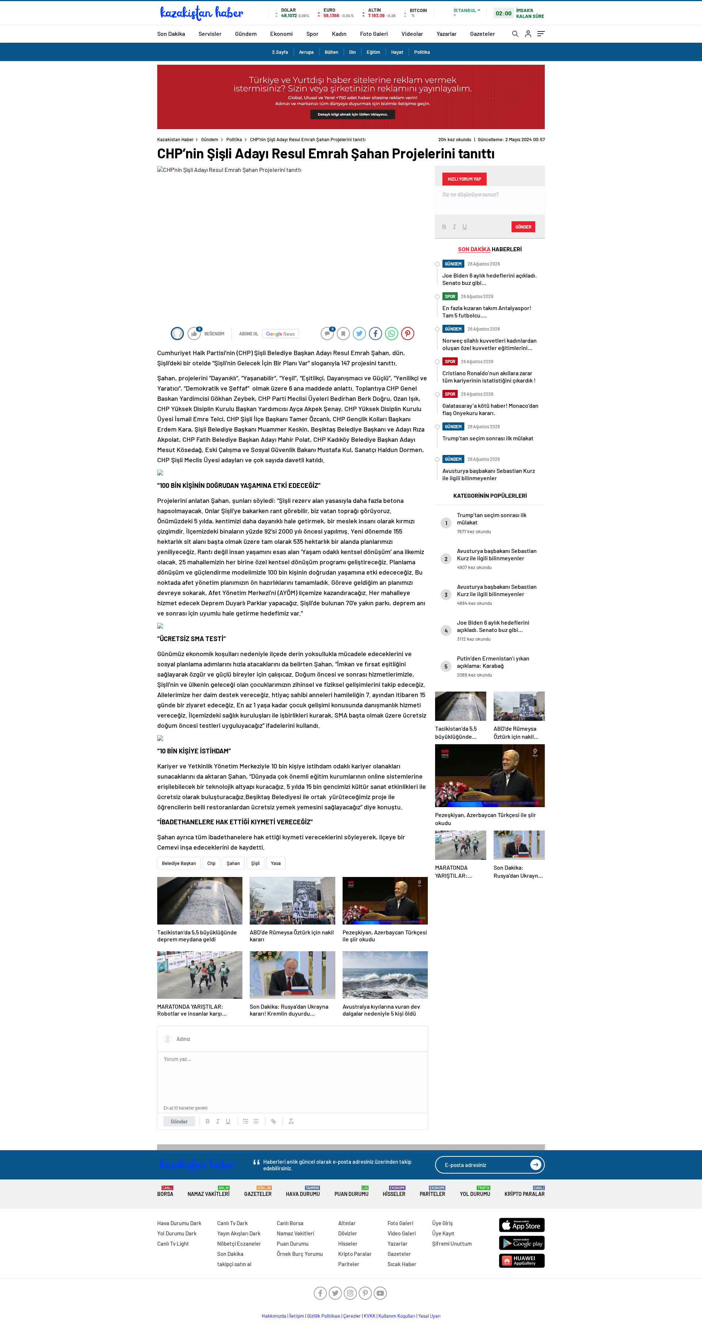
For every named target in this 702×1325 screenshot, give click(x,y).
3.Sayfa (280, 52)
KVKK (369, 1316)
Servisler (210, 33)
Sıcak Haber (402, 1264)
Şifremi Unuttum (452, 1243)
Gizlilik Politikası (323, 1316)
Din (352, 52)
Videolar (412, 33)
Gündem (246, 33)
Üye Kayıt (443, 1233)
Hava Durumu (303, 1191)
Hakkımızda (274, 1316)
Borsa (165, 1191)
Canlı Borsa (290, 1223)
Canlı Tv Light (173, 1243)
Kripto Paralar (525, 1191)
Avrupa (306, 52)
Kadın (339, 33)
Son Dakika (171, 33)
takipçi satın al (234, 1264)
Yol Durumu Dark (177, 1233)
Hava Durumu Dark (179, 1223)
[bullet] (256, 1121)
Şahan (233, 863)
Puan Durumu (352, 1191)
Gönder (179, 1121)
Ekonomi (281, 33)
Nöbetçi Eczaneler (239, 1243)
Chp (211, 863)
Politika (422, 52)
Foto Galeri (374, 33)
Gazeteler (482, 33)
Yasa (276, 863)
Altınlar (347, 1223)
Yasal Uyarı (429, 1316)
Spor (312, 33)
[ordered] (246, 1121)
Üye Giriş (442, 1223)
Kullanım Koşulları (396, 1316)
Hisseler (394, 1191)
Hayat (397, 52)
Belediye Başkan (179, 863)
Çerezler (352, 1316)
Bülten (331, 52)
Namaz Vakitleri (209, 1191)
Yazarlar (447, 33)
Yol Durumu (475, 1191)
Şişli (255, 863)
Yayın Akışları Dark (239, 1233)
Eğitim (373, 52)
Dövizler (347, 1233)
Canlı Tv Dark (232, 1223)
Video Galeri (402, 1233)
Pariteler (432, 1191)
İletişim (296, 1316)
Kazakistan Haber (175, 139)
